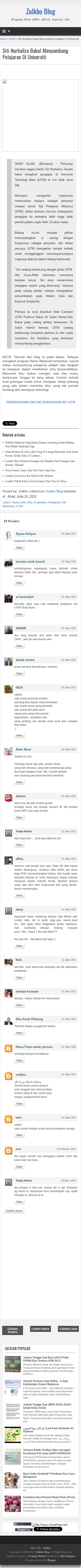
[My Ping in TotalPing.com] (50, 1524)
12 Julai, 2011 (68, 1074)
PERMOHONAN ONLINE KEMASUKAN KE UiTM (40, 402)
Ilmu (30, 502)
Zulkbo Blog (40, 11)
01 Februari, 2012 (66, 1149)
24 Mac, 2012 (68, 1180)
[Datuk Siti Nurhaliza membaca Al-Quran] (40, 150)
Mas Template (68, 1556)
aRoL (20, 859)
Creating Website (37, 1556)
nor (18, 1149)
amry (19, 909)
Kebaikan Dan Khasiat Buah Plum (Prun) (49, 1497)
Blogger (51, 1560)
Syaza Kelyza (26, 533)
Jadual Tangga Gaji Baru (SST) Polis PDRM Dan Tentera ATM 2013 (46, 1359)
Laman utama (40, 1328)
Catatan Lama (68, 1328)
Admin (21, 796)
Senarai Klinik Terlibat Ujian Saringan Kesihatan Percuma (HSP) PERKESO (47, 1451)
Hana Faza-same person (34, 1047)
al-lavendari (25, 597)
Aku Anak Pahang (29, 1019)
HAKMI (21, 628)
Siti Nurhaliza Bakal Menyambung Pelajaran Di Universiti (35, 53)
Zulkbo (47, 1548)
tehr (19, 1117)
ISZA (19, 687)
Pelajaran (55, 502)
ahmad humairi (27, 991)
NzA (19, 960)
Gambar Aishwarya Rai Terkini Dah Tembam (29, 475)
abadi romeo (25, 660)
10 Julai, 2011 (68, 533)
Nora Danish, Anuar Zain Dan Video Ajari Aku (30, 470)
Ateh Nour (23, 749)
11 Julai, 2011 (68, 831)
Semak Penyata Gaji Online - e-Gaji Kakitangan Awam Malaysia (45, 1382)
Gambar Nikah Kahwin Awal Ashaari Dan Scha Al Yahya (36, 481)
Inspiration (40, 502)
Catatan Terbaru (13, 1330)
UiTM (12, 39)
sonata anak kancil (30, 561)
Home (3, 39)
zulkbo (21, 1074)
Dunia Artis (19, 502)
